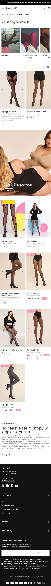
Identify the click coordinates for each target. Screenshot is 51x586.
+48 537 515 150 (7, 478)
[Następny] (22, 89)
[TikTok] (2, 485)
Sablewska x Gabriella (9, 509)
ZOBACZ (9, 191)
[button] (2, 8)
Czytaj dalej (6, 455)
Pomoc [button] (4, 521)
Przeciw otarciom (7, 505)
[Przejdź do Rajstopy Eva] (38, 219)
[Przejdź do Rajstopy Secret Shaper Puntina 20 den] (12, 271)
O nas (3, 501)
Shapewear (5, 513)
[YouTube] (16, 485)
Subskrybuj (42, 553)
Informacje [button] (6, 495)
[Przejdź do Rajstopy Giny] (12, 219)
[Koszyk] (49, 8)
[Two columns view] (48, 66)
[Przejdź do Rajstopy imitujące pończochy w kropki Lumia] (12, 90)
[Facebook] (11, 485)
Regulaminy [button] (6, 530)
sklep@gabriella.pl (8, 480)
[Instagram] (7, 485)
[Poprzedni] (2, 89)
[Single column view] (44, 66)
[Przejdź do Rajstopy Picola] (38, 328)
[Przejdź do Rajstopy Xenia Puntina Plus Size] (12, 328)
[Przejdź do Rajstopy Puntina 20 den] (38, 90)
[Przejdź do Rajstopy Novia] (12, 383)
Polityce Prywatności (32, 568)
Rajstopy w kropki (15, 441)
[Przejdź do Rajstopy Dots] (38, 271)
